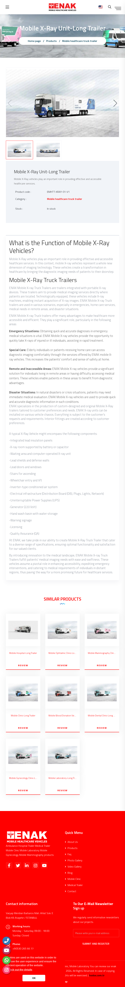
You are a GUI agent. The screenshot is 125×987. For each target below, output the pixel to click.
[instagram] (6, 970)
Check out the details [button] (19, 969)
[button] (115, 103)
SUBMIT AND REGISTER (96, 944)
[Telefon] (6, 941)
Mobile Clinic (74, 879)
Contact (71, 891)
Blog (69, 873)
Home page (34, 41)
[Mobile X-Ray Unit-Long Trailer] (62, 103)
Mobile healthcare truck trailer (79, 41)
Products (51, 41)
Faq (69, 854)
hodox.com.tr (96, 975)
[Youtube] (6, 950)
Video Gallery (74, 866)
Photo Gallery (74, 860)
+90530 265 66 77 (23, 948)
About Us (72, 842)
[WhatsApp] (6, 960)
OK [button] (34, 978)
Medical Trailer (75, 885)
